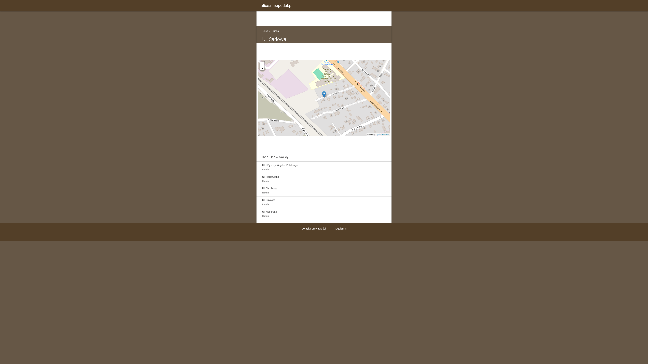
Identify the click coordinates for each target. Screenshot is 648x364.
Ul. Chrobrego (270, 190)
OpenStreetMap (382, 134)
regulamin (340, 228)
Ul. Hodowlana (270, 178)
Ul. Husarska (269, 213)
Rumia (275, 31)
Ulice (265, 31)
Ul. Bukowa (268, 202)
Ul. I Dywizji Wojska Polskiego (280, 167)
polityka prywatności (314, 228)
